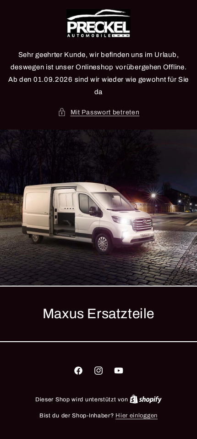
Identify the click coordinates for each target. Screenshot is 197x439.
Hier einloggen (136, 415)
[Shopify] (146, 399)
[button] (99, 112)
